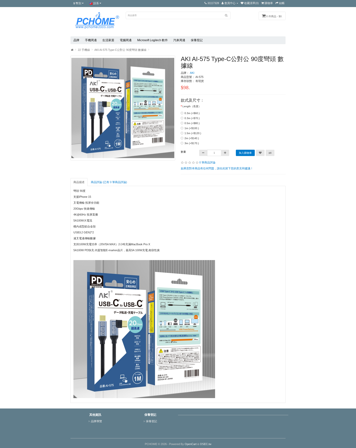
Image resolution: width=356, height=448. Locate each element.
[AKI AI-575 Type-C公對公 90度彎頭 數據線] (122, 108)
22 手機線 (84, 49)
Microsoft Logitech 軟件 (152, 40)
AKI (192, 72)
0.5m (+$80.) (192, 123)
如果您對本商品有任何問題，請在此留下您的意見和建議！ (217, 168)
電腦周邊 (126, 40)
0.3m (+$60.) (192, 113)
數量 (183, 151)
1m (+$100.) (191, 128)
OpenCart (191, 444)
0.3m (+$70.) (192, 118)
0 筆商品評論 (207, 162)
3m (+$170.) (191, 143)
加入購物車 (245, 152)
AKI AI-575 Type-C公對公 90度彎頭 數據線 (120, 49)
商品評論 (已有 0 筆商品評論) (109, 182)
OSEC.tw (205, 444)
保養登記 (197, 40)
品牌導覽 (96, 421)
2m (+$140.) (191, 138)
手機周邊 (91, 40)
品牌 (76, 40)
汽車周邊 (179, 40)
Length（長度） (191, 106)
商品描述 (79, 182)
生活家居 (108, 40)
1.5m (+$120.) (192, 133)
